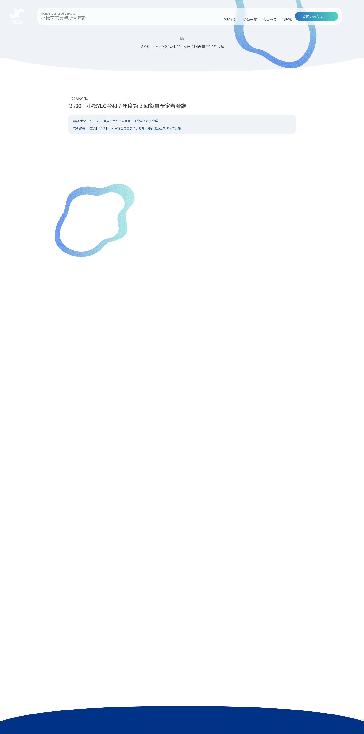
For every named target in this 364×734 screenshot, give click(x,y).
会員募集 (270, 19)
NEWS (287, 19)
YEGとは (230, 19)
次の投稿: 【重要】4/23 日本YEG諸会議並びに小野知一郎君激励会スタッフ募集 (127, 128)
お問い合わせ (313, 16)
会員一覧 (250, 19)
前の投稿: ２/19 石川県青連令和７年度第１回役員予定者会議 (115, 120)
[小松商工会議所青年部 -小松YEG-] (16, 16)
